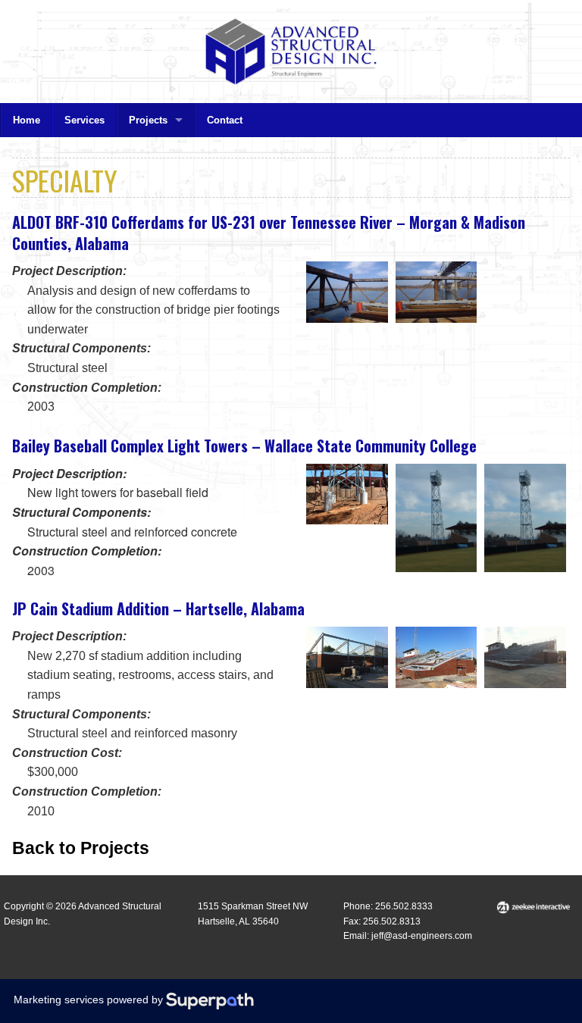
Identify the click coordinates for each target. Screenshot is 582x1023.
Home (26, 120)
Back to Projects (80, 848)
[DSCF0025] (347, 494)
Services (84, 120)
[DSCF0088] (436, 518)
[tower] (525, 518)
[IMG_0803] (347, 657)
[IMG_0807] (436, 657)
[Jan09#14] (347, 292)
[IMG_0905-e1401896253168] (525, 657)
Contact (224, 120)
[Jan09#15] (436, 292)
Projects (148, 120)
